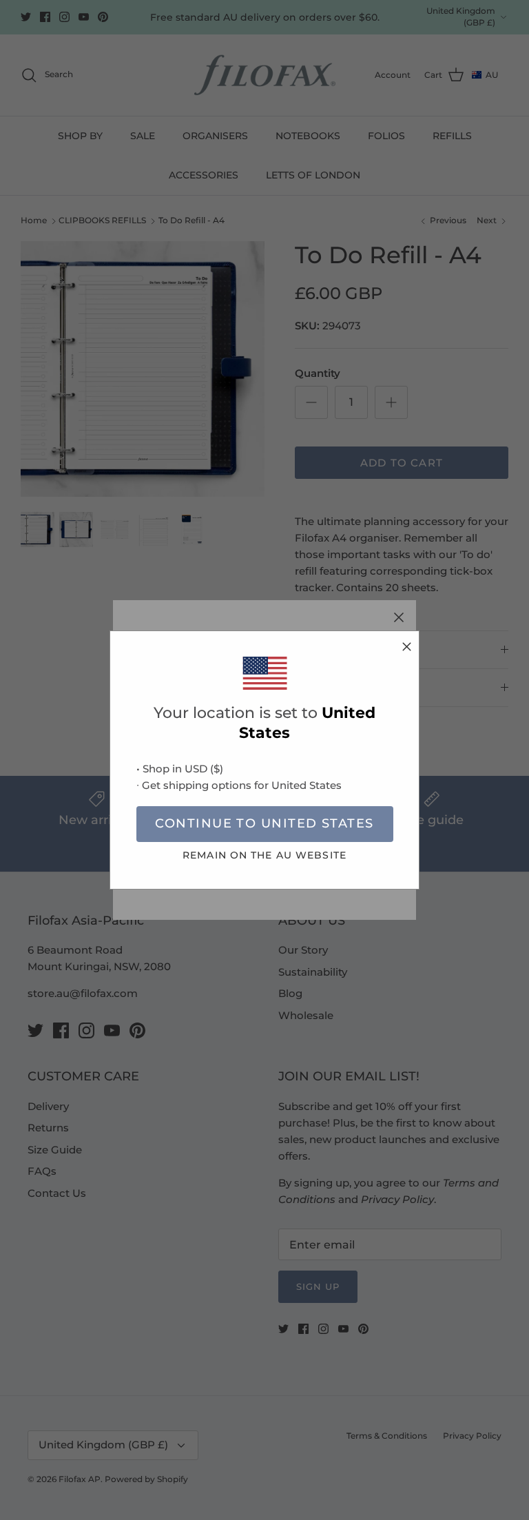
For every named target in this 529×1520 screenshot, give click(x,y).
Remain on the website (264, 855)
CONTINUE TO (264, 823)
